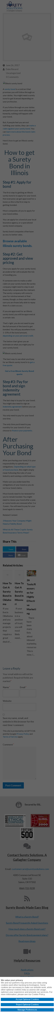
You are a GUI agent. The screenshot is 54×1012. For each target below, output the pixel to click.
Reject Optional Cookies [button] (27, 1004)
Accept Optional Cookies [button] (27, 999)
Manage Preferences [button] (27, 1010)
